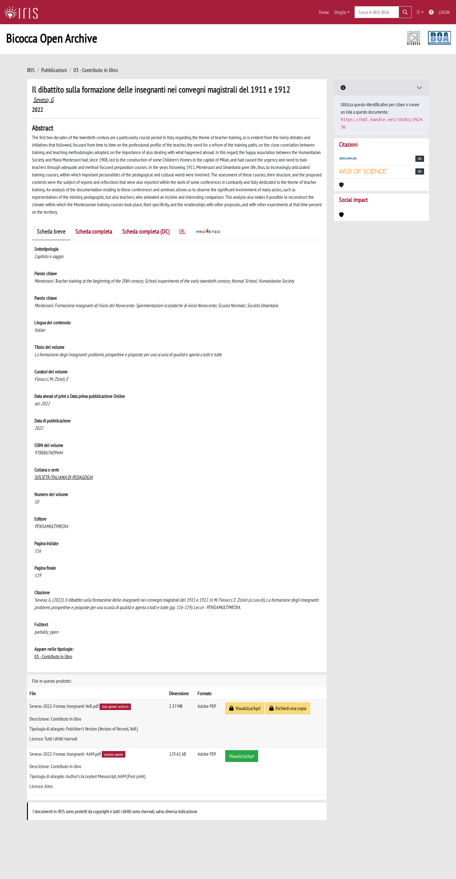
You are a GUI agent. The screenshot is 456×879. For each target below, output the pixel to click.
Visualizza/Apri (247, 708)
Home (324, 12)
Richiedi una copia (290, 708)
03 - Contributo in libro (96, 70)
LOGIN (444, 12)
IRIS (31, 70)
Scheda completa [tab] (93, 231)
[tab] (183, 232)
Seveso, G (43, 100)
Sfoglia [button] (340, 12)
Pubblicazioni (54, 70)
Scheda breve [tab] (51, 231)
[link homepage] (23, 12)
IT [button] (418, 12)
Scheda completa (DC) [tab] (146, 231)
